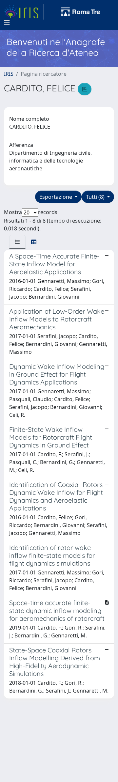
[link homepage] (24, 12)
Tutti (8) (96, 196)
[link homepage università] (80, 12)
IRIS (8, 73)
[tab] (17, 242)
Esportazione (56, 196)
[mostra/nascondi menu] (7, 23)
